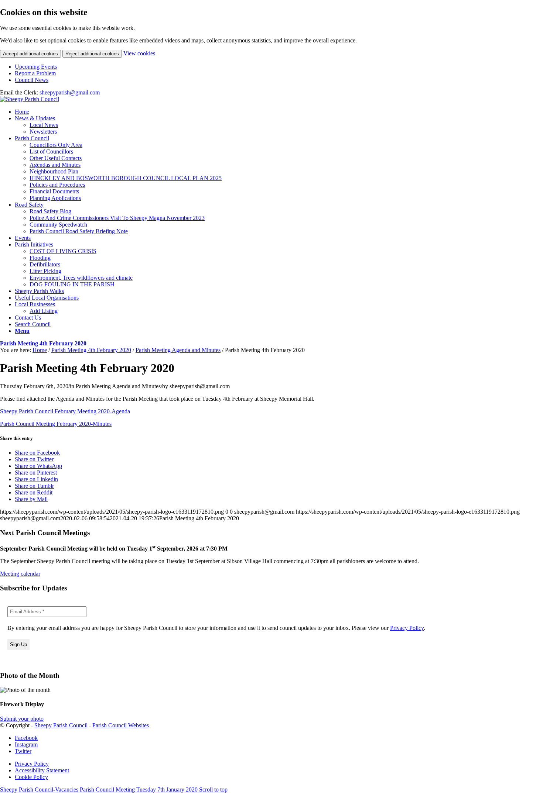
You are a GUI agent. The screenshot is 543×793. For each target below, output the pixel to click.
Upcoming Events (36, 66)
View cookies (139, 53)
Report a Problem (35, 73)
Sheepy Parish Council (61, 725)
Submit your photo (22, 719)
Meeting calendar (20, 573)
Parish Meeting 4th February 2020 (43, 343)
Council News (31, 80)
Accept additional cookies (30, 53)
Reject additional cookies (92, 53)
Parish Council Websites (120, 725)
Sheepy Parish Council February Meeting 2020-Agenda (65, 411)
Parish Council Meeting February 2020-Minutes (56, 424)
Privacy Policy (407, 628)
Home (40, 350)
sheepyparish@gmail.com (70, 92)
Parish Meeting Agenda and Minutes (178, 350)
